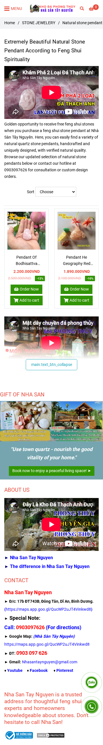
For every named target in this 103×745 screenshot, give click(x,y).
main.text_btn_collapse (51, 364)
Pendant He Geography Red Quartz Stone (76, 261)
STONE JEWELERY (38, 22)
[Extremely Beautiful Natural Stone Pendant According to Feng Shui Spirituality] (26, 231)
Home (9, 22)
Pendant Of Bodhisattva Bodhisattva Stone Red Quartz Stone (26, 261)
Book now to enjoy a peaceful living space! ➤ (51, 470)
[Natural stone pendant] (53, 9)
